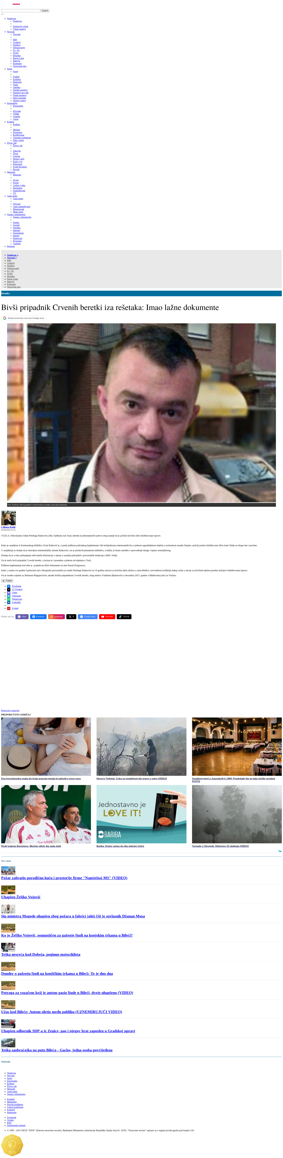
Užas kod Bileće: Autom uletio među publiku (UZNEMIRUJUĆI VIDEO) (61, 1012)
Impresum (11, 1112)
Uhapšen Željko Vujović (21, 897)
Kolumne (11, 284)
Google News (89, 617)
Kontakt (11, 1099)
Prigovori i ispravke (10, 710)
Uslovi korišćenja (15, 1107)
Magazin (11, 172)
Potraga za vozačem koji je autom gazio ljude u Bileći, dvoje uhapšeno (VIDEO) (67, 993)
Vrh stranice (9, 1068)
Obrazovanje (13, 268)
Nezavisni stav (14, 287)
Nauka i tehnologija (16, 214)
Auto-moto (12, 196)
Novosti (10, 31)
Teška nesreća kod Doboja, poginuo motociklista (40, 954)
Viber (14, 592)
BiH (9, 260)
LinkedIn (16, 602)
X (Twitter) (17, 589)
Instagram (58, 617)
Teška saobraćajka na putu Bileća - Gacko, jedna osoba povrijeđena (56, 1050)
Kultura (10, 122)
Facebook (16, 586)
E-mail (14, 608)
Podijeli (8, 581)
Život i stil (12, 143)
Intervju (10, 281)
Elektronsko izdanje (16, 1125)
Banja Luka (12, 279)
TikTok (126, 617)
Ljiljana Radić (8, 527)
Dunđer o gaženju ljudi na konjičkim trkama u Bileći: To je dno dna (57, 973)
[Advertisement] (89, 644)
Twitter (10, 1120)
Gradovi (11, 263)
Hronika (11, 276)
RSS (9, 1122)
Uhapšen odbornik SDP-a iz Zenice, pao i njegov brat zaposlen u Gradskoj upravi (68, 1031)
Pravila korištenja (15, 1104)
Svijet (9, 273)
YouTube (109, 617)
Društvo (11, 265)
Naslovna (11, 18)
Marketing (12, 1102)
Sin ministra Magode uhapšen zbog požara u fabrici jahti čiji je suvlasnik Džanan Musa (73, 916)
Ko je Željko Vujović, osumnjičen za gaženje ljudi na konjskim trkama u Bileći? (67, 935)
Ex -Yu (10, 271)
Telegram (16, 596)
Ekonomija (12, 103)
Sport (9, 69)
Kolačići (11, 1110)
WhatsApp (16, 599)
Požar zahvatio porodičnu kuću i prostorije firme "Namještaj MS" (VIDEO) (64, 878)
